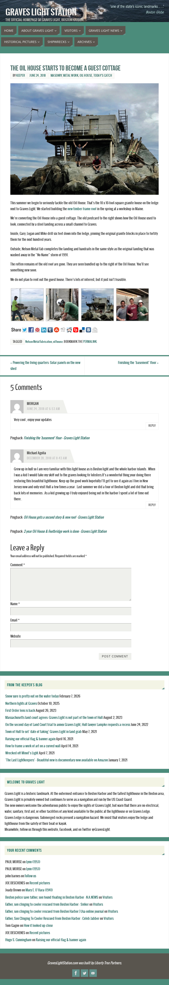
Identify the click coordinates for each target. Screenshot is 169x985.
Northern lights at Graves (21, 703)
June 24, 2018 (37, 75)
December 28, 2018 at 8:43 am (47, 458)
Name (15, 604)
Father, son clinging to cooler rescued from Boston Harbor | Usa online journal (54, 911)
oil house (86, 75)
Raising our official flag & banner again (30, 739)
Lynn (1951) (33, 862)
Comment (17, 565)
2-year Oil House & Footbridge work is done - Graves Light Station (65, 531)
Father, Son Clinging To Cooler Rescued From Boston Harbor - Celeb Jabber (52, 918)
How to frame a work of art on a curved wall (33, 746)
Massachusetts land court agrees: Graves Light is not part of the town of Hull (54, 718)
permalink (90, 341)
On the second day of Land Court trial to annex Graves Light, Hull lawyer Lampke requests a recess (67, 725)
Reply (152, 425)
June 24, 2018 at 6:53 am (43, 409)
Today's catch (103, 75)
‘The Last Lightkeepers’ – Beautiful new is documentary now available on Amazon (56, 760)
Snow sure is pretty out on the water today (32, 696)
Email (15, 620)
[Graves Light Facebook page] (76, 973)
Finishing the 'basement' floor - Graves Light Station (56, 438)
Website (15, 636)
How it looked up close (38, 925)
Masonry (56, 75)
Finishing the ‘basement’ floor (138, 363)
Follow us (30, 876)
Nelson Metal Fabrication (38, 341)
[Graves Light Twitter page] (84, 973)
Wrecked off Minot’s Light (21, 753)
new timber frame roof (82, 209)
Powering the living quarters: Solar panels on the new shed (45, 366)
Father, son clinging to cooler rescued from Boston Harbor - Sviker (47, 904)
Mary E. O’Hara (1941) (39, 890)
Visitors (107, 897)
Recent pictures (39, 883)
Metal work (70, 75)
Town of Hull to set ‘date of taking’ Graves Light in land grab (43, 732)
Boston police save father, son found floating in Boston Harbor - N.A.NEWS (51, 897)
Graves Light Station (41, 12)
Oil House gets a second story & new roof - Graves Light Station (64, 517)
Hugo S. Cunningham (18, 940)
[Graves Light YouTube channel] (93, 973)
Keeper (20, 75)
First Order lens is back (20, 710)
